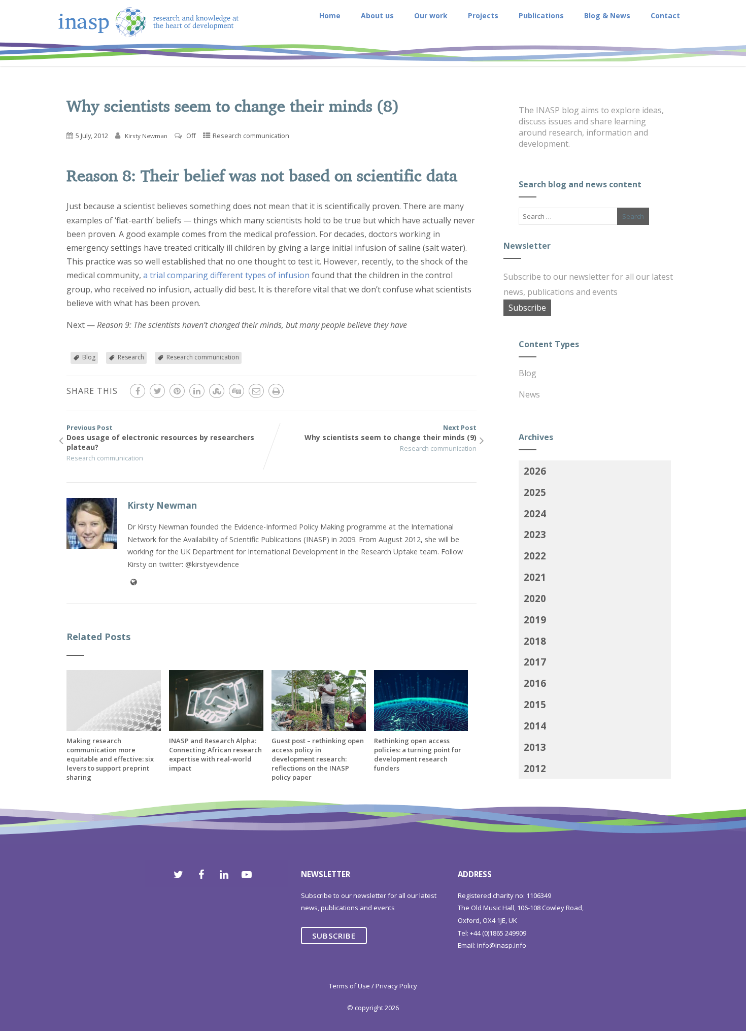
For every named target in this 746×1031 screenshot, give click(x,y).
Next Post (390, 432)
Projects (483, 15)
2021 (535, 577)
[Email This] (256, 391)
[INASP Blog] (149, 60)
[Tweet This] (157, 391)
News (529, 394)
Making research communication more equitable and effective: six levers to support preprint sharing (110, 759)
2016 (535, 683)
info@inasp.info (501, 945)
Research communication (251, 135)
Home (330, 15)
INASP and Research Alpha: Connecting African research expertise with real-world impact (215, 754)
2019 (535, 619)
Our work (431, 15)
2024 (535, 513)
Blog (88, 357)
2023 (535, 534)
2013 (535, 747)
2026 (535, 470)
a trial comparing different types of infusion (226, 275)
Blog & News (607, 15)
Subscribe (527, 307)
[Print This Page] (276, 391)
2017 (535, 661)
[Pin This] (177, 391)
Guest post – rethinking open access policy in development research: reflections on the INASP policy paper (318, 759)
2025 (535, 492)
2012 (535, 768)
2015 (535, 704)
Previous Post (160, 437)
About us (377, 15)
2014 (535, 725)
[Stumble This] (216, 391)
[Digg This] (236, 391)
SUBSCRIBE (334, 935)
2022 (535, 555)
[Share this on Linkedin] (197, 391)
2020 (535, 598)
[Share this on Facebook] (137, 391)
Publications (541, 15)
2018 (535, 641)
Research (131, 357)
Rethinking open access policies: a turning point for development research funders (417, 754)
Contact (665, 15)
